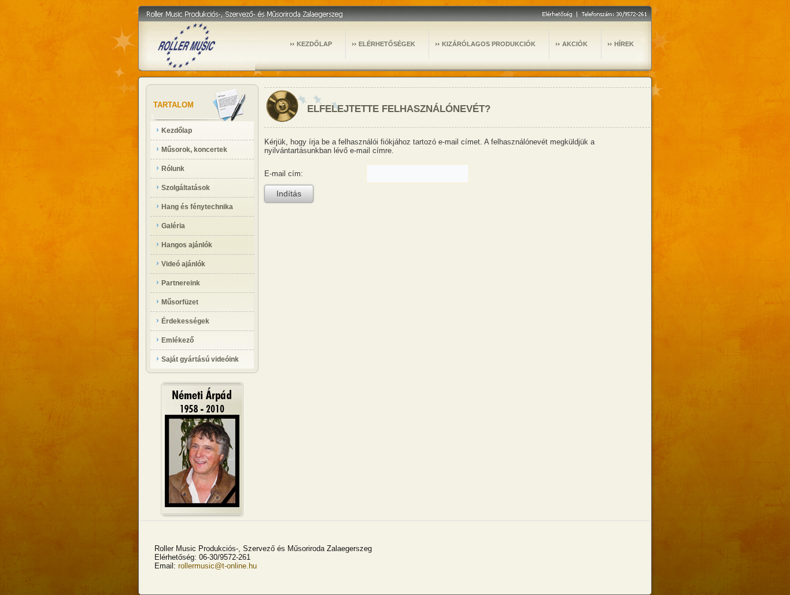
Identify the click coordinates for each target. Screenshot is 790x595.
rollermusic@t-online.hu (217, 565)
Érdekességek (185, 321)
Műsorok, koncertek (194, 150)
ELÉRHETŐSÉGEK (387, 43)
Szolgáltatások (185, 188)
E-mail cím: (283, 173)
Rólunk (172, 169)
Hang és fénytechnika (197, 207)
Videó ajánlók (183, 264)
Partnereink (180, 283)
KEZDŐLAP (314, 43)
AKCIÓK (575, 43)
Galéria (173, 226)
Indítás (288, 193)
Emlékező (177, 340)
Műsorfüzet (179, 302)
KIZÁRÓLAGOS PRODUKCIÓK (489, 43)
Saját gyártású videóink (200, 359)
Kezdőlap (176, 131)
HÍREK (624, 43)
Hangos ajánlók (186, 245)
